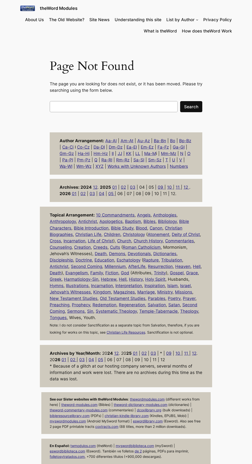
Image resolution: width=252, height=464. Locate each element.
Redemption (104, 304)
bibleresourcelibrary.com (70, 416)
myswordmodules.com (68, 421)
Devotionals (139, 253)
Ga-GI (179, 147)
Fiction (111, 272)
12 (95, 187)
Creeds (100, 247)
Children (112, 234)
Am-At (127, 140)
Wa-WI (66, 166)
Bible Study (122, 228)
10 (170, 187)
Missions (183, 292)
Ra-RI (106, 159)
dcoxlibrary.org (149, 410)
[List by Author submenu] (197, 19)
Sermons (76, 311)
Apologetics (111, 221)
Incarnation (74, 240)
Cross (55, 240)
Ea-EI (131, 147)
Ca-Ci (68, 147)
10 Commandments (115, 215)
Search (191, 106)
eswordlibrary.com (148, 421)
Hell (197, 266)
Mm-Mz (168, 153)
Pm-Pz (83, 159)
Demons (117, 253)
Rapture (151, 260)
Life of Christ (100, 240)
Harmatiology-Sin (81, 279)
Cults (115, 247)
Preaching (59, 304)
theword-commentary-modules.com (79, 410)
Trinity (160, 272)
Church (124, 240)
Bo (172, 140)
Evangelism (76, 272)
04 (101, 193)
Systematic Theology (116, 311)
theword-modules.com (79, 404)
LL (137, 153)
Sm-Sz (154, 159)
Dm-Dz (116, 147)
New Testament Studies (73, 298)
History (136, 279)
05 (111, 193)
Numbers (179, 166)
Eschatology (129, 260)
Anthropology (63, 221)
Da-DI (99, 147)
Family (96, 272)
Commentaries (179, 240)
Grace (192, 272)
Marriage (146, 292)
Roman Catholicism (142, 247)
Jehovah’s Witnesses (70, 292)
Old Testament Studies (122, 298)
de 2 (138, 451)
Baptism (133, 221)
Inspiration (154, 285)
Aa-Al (111, 140)
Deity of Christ (186, 234)
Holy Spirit (155, 279)
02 (123, 187)
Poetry (174, 298)
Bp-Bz (185, 140)
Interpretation (128, 285)
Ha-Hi (84, 153)
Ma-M (150, 153)
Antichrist (87, 221)
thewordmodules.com (147, 399)
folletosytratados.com (67, 456)
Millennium (115, 266)
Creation (82, 247)
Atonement (158, 234)
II (113, 153)
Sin (90, 311)
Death (101, 253)
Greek (56, 279)
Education (104, 260)
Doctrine (84, 260)
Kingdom (102, 292)
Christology (134, 234)
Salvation (157, 304)
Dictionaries (164, 253)
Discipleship (61, 260)
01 (114, 187)
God (125, 272)
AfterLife (136, 266)
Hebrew (108, 279)
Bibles (149, 221)
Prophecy (81, 304)
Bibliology (167, 221)
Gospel (177, 272)
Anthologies (164, 215)
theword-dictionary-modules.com (140, 404)
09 (161, 187)
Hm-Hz (101, 153)
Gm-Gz (67, 153)
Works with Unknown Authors (137, 166)
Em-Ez (147, 147)
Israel (185, 285)
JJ (120, 153)
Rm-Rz (122, 159)
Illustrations (77, 285)
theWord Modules (59, 8)
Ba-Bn (160, 140)
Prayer (189, 298)
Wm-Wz (84, 166)
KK (128, 153)
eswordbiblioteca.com (67, 451)
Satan (174, 304)
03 (132, 187)
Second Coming (86, 266)
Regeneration (132, 304)
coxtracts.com (106, 426)
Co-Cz (83, 147)
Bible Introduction (91, 228)
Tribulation (171, 260)
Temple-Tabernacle (158, 311)
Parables (156, 298)
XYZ (99, 166)
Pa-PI (67, 159)
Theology (189, 311)
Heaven (182, 266)
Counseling (61, 247)
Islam (172, 285)
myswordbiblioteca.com (135, 446)
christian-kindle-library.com (127, 416)
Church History (148, 240)
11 (178, 187)
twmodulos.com (83, 446)
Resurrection (160, 266)
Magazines (124, 292)
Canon (156, 228)
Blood (141, 228)
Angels (144, 215)
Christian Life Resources (126, 332)
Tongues (58, 317)
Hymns (56, 285)
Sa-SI (138, 159)
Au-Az (143, 140)
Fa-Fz (163, 147)
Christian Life (88, 234)
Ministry (165, 292)
